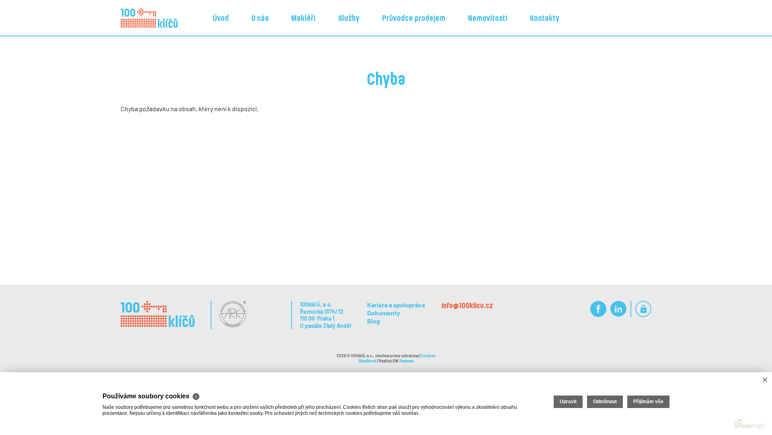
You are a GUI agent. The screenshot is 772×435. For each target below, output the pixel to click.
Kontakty (544, 18)
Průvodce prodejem (414, 18)
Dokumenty (383, 313)
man (406, 360)
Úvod (221, 18)
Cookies (428, 355)
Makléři (303, 18)
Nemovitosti (487, 18)
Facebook (598, 309)
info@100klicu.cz (467, 305)
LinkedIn (618, 309)
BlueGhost (367, 360)
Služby (348, 18)
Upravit (568, 401)
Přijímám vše (648, 401)
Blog (373, 321)
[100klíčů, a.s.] (149, 18)
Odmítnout (605, 401)
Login (643, 309)
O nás (260, 18)
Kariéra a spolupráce (396, 305)
